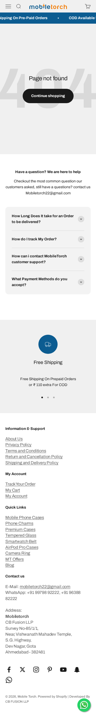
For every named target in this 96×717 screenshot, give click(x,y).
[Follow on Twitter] (22, 669)
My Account (16, 496)
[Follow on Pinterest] (49, 669)
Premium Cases (20, 529)
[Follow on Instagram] (36, 669)
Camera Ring (17, 553)
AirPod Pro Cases (21, 547)
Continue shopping (48, 96)
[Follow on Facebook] (9, 669)
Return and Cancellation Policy (34, 456)
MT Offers (14, 559)
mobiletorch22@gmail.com (45, 586)
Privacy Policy (18, 444)
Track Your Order (20, 484)
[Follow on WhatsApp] (9, 680)
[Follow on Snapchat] (77, 669)
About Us (14, 439)
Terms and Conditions (25, 450)
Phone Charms (19, 523)
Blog (9, 565)
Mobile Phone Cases (24, 517)
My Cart (12, 490)
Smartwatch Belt (21, 541)
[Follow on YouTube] (63, 669)
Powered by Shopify (52, 696)
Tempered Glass (20, 535)
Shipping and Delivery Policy (31, 462)
